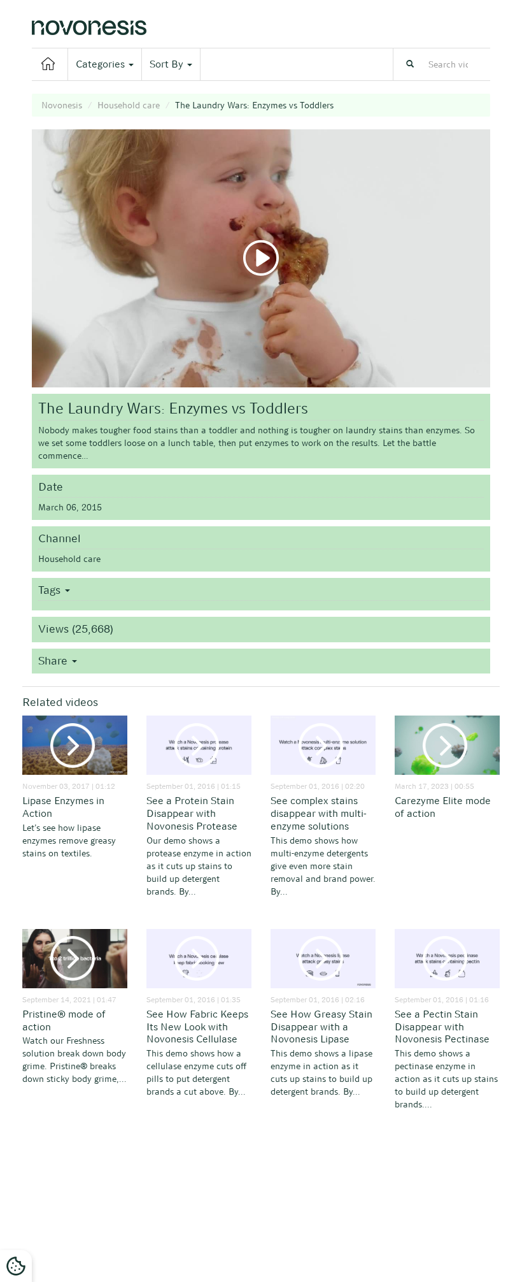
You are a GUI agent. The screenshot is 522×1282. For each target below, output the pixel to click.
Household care (128, 105)
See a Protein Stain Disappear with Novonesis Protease (191, 813)
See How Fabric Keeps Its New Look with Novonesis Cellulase (197, 1027)
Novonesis (61, 105)
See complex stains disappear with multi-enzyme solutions (319, 813)
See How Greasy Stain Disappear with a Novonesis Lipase (321, 1027)
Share (54, 660)
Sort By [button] (168, 64)
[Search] (410, 64)
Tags (51, 590)
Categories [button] (101, 64)
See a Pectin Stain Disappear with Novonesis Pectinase (442, 1027)
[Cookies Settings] (16, 1266)
